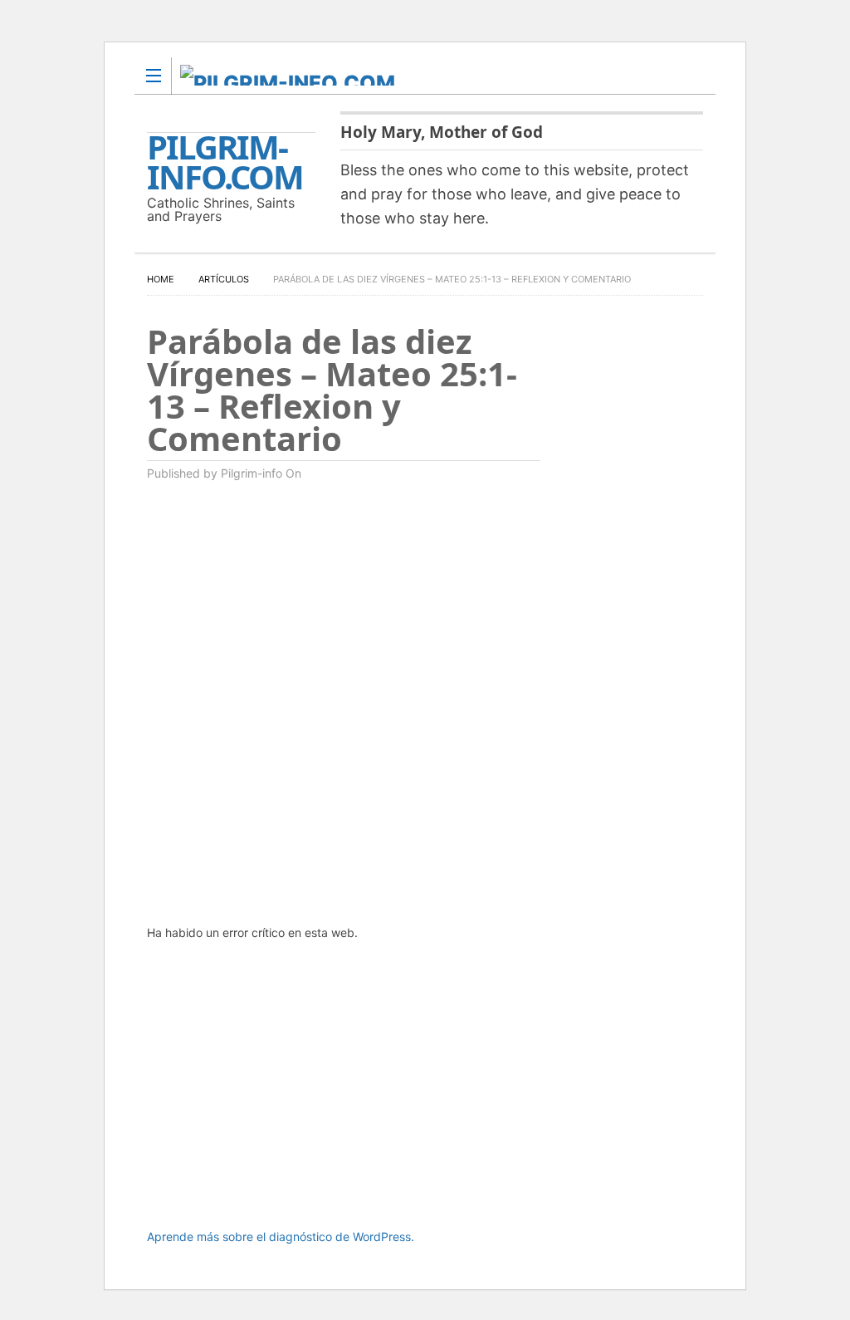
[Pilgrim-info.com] (409, 75)
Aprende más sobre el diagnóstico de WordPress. (280, 1236)
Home (160, 279)
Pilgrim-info (251, 473)
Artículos (223, 279)
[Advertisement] (343, 1095)
